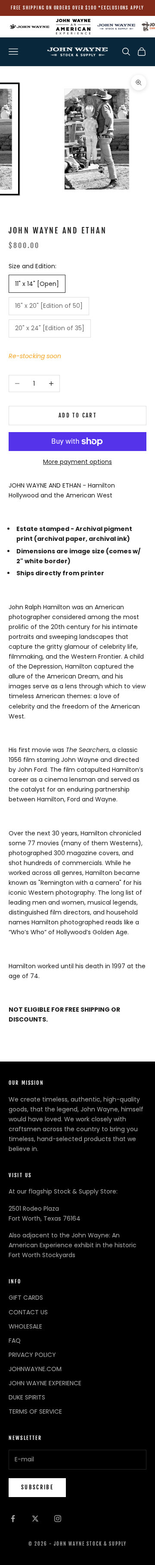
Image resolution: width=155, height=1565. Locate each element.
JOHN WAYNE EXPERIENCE (45, 1383)
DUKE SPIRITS (27, 1397)
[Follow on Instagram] (57, 1518)
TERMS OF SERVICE (35, 1411)
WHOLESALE (25, 1326)
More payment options (77, 461)
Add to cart (77, 415)
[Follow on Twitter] (35, 1518)
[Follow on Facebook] (13, 1518)
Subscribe (37, 1487)
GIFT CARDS (26, 1297)
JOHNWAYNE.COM (35, 1369)
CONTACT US (28, 1312)
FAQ (15, 1340)
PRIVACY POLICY (32, 1354)
